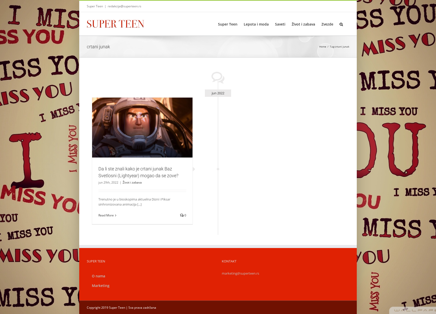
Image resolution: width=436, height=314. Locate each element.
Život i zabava (142, 139)
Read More (106, 215)
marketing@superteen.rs (240, 273)
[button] (341, 23)
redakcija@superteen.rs (124, 6)
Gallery (148, 118)
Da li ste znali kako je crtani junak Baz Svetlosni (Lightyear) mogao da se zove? (136, 118)
